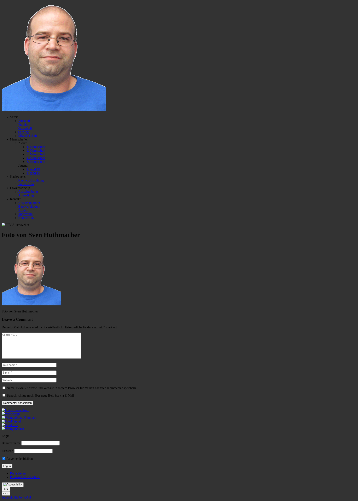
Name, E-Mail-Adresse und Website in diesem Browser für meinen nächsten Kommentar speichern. (72, 388)
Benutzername (11, 443)
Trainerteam (26, 184)
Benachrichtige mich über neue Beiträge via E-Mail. (41, 395)
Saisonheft (25, 128)
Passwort (7, 451)
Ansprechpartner (29, 203)
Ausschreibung (28, 191)
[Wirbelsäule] (11, 414)
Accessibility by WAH (16, 497)
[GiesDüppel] (11, 421)
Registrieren (18, 473)
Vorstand (24, 120)
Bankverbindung (29, 206)
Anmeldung (26, 195)
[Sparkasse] (10, 425)
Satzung (23, 132)
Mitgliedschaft (27, 135)
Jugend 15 (33, 173)
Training (23, 124)
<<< (5, 489)
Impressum (25, 214)
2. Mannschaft (36, 150)
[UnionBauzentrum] (15, 410)
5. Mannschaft (36, 161)
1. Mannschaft (36, 147)
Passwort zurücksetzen (25, 477)
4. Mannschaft (36, 158)
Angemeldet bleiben (19, 458)
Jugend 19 (33, 169)
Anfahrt (23, 210)
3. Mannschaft (36, 154)
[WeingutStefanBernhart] (19, 417)
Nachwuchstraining (31, 180)
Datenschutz (26, 217)
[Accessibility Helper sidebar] (13, 484)
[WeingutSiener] (13, 429)
